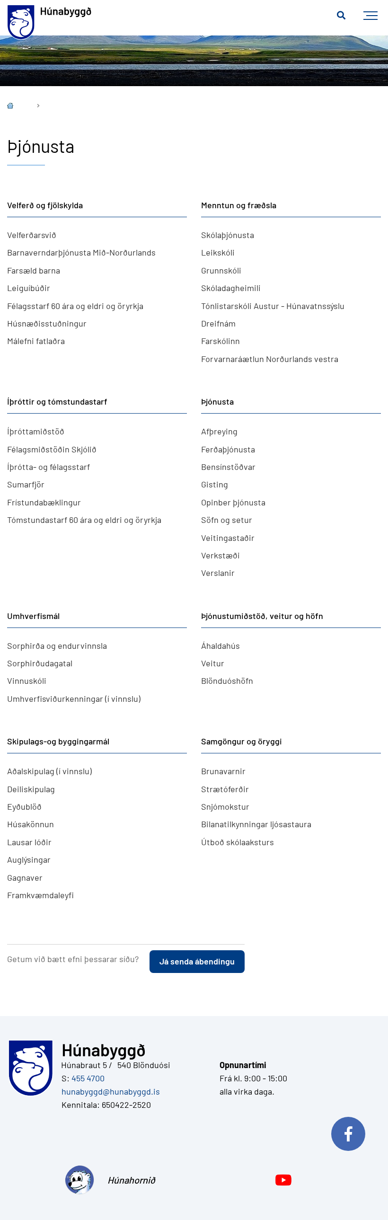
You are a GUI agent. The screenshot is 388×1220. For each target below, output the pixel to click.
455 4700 (88, 1078)
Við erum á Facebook (352, 1131)
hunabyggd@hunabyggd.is (109, 1091)
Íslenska (17, 107)
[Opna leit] (341, 15)
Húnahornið (128, 1179)
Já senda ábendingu (197, 961)
